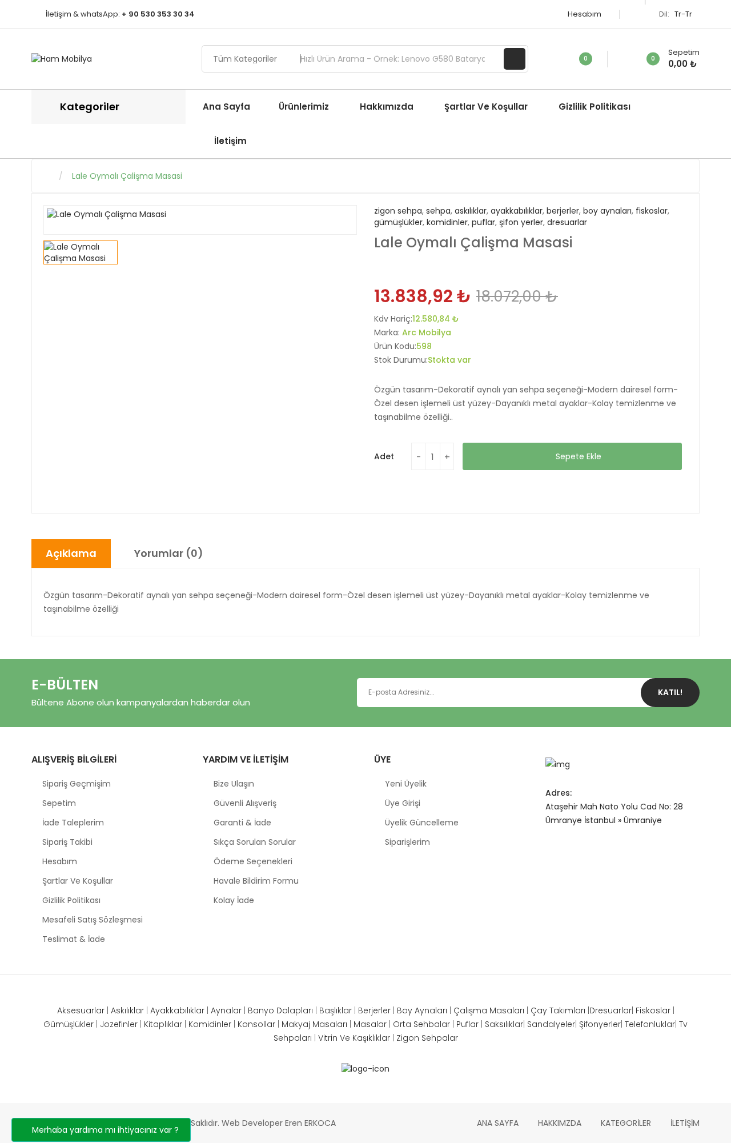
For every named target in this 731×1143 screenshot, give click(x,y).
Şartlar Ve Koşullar (77, 881)
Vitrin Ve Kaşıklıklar (355, 1038)
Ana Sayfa (498, 1123)
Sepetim (59, 803)
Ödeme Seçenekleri (253, 861)
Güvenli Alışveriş (245, 803)
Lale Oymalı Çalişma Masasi (127, 176)
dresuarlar (567, 222)
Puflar (468, 1024)
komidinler (447, 222)
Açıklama (71, 553)
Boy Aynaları (423, 1010)
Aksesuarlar (81, 1010)
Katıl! (670, 692)
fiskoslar (652, 210)
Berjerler (375, 1010)
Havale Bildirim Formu (256, 881)
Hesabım (585, 14)
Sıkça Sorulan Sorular (255, 842)
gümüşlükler (398, 222)
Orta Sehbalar (422, 1024)
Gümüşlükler (68, 1024)
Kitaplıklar (163, 1024)
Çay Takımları (559, 1010)
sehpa (438, 210)
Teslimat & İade (73, 939)
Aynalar (226, 1010)
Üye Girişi (402, 803)
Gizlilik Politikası (71, 900)
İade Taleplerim (73, 822)
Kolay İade (234, 900)
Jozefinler (119, 1024)
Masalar (370, 1024)
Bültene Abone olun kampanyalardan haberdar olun (140, 702)
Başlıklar (336, 1010)
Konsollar (256, 1024)
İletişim (685, 1123)
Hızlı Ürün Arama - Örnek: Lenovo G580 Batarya (514, 59)
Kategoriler (626, 1123)
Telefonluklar (650, 1024)
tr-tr (684, 14)
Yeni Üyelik (406, 783)
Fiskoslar (653, 1010)
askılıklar (471, 210)
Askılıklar (127, 1010)
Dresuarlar (610, 1010)
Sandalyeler (551, 1024)
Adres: (558, 793)
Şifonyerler (600, 1024)
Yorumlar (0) (168, 553)
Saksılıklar (504, 1024)
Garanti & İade (242, 822)
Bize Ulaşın (234, 783)
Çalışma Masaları (490, 1010)
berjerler (563, 210)
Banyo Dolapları (281, 1010)
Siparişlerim (407, 842)
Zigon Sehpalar (427, 1038)
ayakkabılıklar (517, 210)
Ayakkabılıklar (177, 1010)
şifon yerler (521, 222)
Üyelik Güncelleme (422, 822)
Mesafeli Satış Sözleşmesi (92, 919)
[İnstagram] (550, 846)
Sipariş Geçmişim (76, 783)
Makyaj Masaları (316, 1024)
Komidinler (209, 1024)
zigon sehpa (398, 210)
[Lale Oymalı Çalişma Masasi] (80, 252)
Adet (384, 456)
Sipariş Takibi (67, 842)
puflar (483, 222)
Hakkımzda (559, 1123)
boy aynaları (607, 210)
